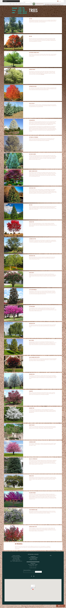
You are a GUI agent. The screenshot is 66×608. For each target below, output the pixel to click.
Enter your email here (27, 570)
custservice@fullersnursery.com (17, 561)
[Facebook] (31, 576)
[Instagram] (33, 576)
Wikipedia (42, 74)
